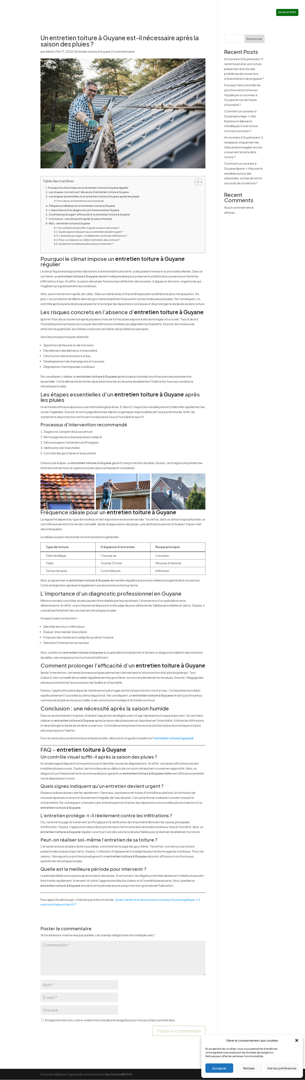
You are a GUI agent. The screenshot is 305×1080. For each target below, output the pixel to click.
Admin (49, 51)
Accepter (219, 1068)
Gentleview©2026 (118, 1074)
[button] (297, 1040)
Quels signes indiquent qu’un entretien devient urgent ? (91, 231)
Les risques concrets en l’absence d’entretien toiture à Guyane (89, 192)
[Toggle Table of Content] (196, 181)
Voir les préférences (281, 1068)
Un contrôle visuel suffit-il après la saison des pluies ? (89, 227)
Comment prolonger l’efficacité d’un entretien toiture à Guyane (89, 214)
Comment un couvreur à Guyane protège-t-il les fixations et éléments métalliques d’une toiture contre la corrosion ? (241, 121)
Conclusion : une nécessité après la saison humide (80, 218)
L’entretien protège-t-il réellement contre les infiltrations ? (93, 235)
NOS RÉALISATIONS (210, 12)
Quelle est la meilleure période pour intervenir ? (86, 243)
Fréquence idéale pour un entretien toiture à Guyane (82, 205)
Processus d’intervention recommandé (81, 200)
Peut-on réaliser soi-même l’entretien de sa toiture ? (89, 239)
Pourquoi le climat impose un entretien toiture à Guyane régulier (88, 187)
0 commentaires (123, 51)
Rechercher (254, 39)
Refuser (249, 1068)
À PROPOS (154, 12)
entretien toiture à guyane (174, 738)
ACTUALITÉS (235, 12)
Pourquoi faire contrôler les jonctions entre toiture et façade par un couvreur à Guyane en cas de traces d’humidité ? (242, 95)
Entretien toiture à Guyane (92, 51)
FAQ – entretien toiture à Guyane (69, 223)
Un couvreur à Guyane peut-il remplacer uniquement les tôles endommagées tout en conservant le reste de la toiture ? (243, 147)
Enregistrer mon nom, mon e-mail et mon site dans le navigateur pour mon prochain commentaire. (110, 1020)
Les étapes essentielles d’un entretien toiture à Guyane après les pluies (94, 196)
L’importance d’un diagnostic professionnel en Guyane (84, 210)
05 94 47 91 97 (287, 12)
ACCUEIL (137, 12)
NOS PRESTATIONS (177, 12)
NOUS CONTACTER (259, 12)
